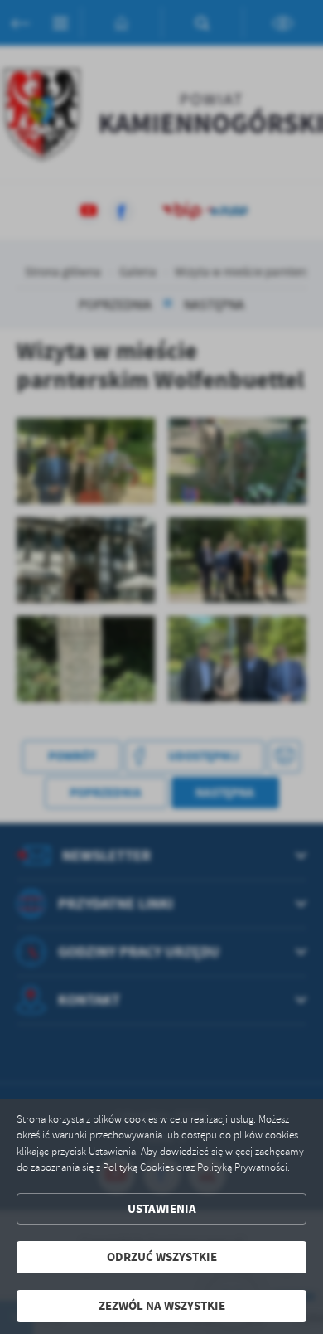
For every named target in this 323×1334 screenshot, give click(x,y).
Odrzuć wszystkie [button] (162, 1257)
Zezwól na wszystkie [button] (162, 1306)
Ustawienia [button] (162, 1209)
